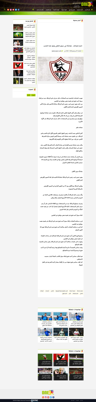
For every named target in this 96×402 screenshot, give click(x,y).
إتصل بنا (77, 400)
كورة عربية (64, 10)
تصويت (33, 95)
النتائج (28, 95)
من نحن (81, 400)
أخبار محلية (80, 10)
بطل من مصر (40, 10)
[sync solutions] (34, 400)
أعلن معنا (72, 400)
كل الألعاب (48, 10)
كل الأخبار (87, 10)
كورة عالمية (56, 10)
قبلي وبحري (72, 10)
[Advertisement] (61, 36)
